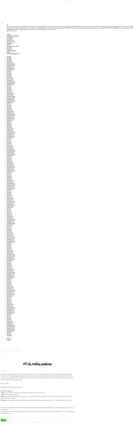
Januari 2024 (10, 95)
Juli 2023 (9, 103)
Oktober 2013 (10, 275)
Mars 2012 (9, 303)
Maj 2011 (9, 318)
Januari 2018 (10, 199)
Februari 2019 (10, 180)
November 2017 (11, 202)
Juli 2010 (9, 332)
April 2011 (9, 319)
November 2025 (11, 65)
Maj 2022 (9, 124)
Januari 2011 (10, 323)
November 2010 (11, 326)
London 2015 (10, 40)
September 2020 (11, 154)
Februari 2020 (10, 163)
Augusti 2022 (10, 120)
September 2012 (11, 294)
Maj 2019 (9, 176)
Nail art (8, 44)
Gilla (4, 420)
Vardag (8, 52)
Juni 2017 (9, 210)
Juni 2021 (9, 140)
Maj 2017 (9, 211)
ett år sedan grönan (37, 363)
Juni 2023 (9, 105)
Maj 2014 (9, 264)
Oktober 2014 (10, 257)
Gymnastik (9, 38)
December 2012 (11, 290)
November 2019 (11, 167)
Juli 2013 (9, 279)
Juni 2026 (9, 58)
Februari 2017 (10, 216)
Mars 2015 (9, 250)
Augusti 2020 (10, 155)
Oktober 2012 (10, 292)
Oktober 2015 (10, 239)
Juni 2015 (9, 245)
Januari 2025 (10, 80)
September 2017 (11, 205)
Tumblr (8, 340)
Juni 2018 (9, 192)
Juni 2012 (9, 298)
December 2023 (11, 96)
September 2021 (11, 136)
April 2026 (9, 61)
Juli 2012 (9, 297)
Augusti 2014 (10, 260)
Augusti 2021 (10, 137)
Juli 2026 (9, 56)
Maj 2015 (9, 247)
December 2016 (11, 219)
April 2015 (9, 248)
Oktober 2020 (10, 152)
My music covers (11, 41)
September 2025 (11, 68)
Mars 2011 (9, 321)
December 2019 (11, 165)
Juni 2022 (9, 123)
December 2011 (11, 307)
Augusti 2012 (10, 295)
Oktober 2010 (10, 328)
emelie (11, 347)
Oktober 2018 (10, 186)
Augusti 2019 (10, 171)
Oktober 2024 (10, 84)
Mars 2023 (9, 109)
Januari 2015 (10, 253)
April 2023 (9, 108)
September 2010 (11, 329)
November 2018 (11, 185)
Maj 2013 (9, 282)
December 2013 (11, 272)
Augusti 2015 (10, 242)
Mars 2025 (9, 77)
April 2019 (9, 177)
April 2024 (9, 90)
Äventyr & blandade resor (13, 53)
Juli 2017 (9, 208)
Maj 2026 (9, 59)
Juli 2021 (9, 139)
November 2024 (11, 83)
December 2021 (11, 132)
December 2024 (11, 81)
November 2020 (11, 151)
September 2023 (11, 101)
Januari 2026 (10, 62)
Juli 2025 (9, 71)
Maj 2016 (9, 229)
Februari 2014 (10, 269)
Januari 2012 (10, 306)
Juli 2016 (9, 226)
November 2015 (11, 238)
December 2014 (11, 254)
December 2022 (11, 114)
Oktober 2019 (10, 168)
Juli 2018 (9, 191)
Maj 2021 (9, 142)
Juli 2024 (9, 86)
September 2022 (11, 118)
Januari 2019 (10, 182)
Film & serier (10, 37)
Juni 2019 (9, 174)
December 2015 (11, 236)
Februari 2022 (10, 129)
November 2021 (11, 133)
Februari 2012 (10, 304)
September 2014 (11, 259)
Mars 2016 (9, 232)
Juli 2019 (9, 173)
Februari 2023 (10, 111)
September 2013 (11, 276)
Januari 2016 (10, 235)
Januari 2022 (10, 130)
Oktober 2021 (10, 134)
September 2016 (11, 223)
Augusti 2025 (10, 69)
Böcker (8, 34)
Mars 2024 (9, 92)
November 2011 (11, 309)
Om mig (6, 23)
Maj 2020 (9, 158)
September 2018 (11, 188)
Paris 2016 (9, 49)
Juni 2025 (9, 72)
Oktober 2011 (10, 310)
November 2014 (11, 256)
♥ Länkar (6, 337)
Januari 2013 (10, 288)
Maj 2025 (9, 74)
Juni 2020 (9, 157)
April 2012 (9, 301)
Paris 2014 (9, 47)
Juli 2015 (9, 244)
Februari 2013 (10, 287)
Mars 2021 (9, 145)
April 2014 (9, 266)
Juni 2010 (9, 334)
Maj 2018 (9, 194)
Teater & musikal (11, 50)
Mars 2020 (9, 161)
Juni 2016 (9, 227)
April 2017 (9, 213)
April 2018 (9, 195)
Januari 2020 (10, 164)
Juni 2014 (9, 263)
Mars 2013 (9, 285)
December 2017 (11, 201)
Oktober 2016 (10, 222)
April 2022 (9, 126)
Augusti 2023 (10, 102)
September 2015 (11, 241)
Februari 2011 (10, 322)
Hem (5, 22)
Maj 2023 (9, 106)
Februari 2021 (10, 146)
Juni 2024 (9, 87)
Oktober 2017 (10, 204)
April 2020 (9, 160)
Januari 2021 (10, 148)
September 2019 (11, 170)
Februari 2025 (10, 78)
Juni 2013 (9, 281)
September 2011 (11, 312)
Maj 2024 (9, 89)
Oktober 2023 (10, 99)
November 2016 (11, 220)
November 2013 (11, 273)
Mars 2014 (9, 267)
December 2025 (11, 64)
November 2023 (11, 98)
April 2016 (9, 230)
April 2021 (9, 143)
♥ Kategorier (7, 33)
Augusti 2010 (10, 331)
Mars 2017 (9, 214)
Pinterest (9, 338)
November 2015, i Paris (13, 46)
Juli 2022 (9, 121)
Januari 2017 (10, 217)
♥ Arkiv (6, 55)
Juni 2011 (9, 316)
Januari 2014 (10, 270)
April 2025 (9, 75)
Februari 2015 (10, 251)
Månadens (9, 43)
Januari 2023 (10, 112)
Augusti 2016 (10, 225)
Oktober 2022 (10, 117)
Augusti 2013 (10, 278)
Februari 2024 (10, 93)
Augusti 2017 (10, 207)
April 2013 (9, 284)
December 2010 (11, 325)
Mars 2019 (9, 179)
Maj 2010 (9, 335)
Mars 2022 (9, 127)
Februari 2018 (10, 198)
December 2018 (11, 183)
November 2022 (11, 115)
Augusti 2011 (10, 313)
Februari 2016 (10, 233)
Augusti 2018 (10, 189)
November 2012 (11, 291)
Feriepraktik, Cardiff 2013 (13, 36)
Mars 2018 (9, 196)
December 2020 (11, 149)
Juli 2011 (9, 315)
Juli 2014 (9, 261)
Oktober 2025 (10, 67)
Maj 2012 (9, 300)
